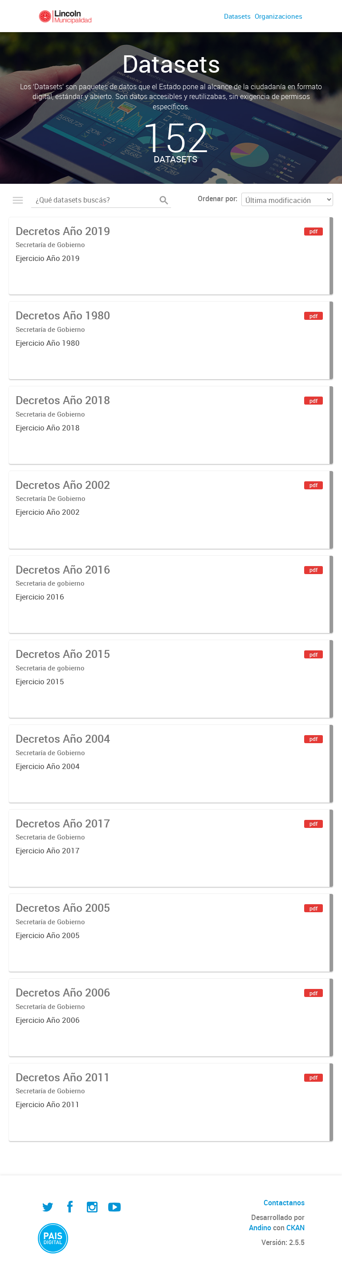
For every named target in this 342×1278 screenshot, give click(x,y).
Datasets (237, 16)
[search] (164, 200)
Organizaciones (278, 16)
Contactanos (284, 1203)
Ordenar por (217, 198)
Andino (260, 1228)
